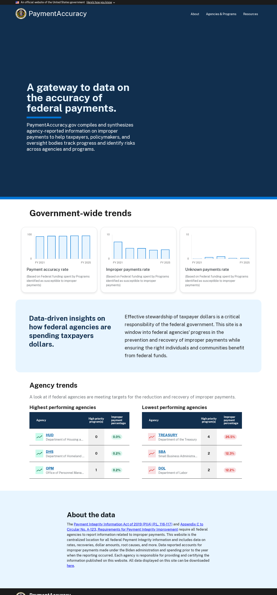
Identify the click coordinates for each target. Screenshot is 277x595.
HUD (50, 435)
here (70, 566)
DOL (162, 468)
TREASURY (167, 435)
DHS (49, 452)
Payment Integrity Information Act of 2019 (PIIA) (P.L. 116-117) (123, 524)
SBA (162, 452)
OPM (50, 468)
